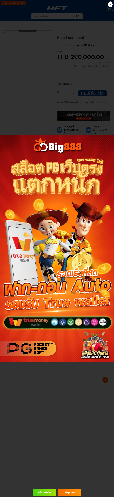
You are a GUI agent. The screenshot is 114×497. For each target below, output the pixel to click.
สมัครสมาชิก (44, 492)
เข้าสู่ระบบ (70, 492)
